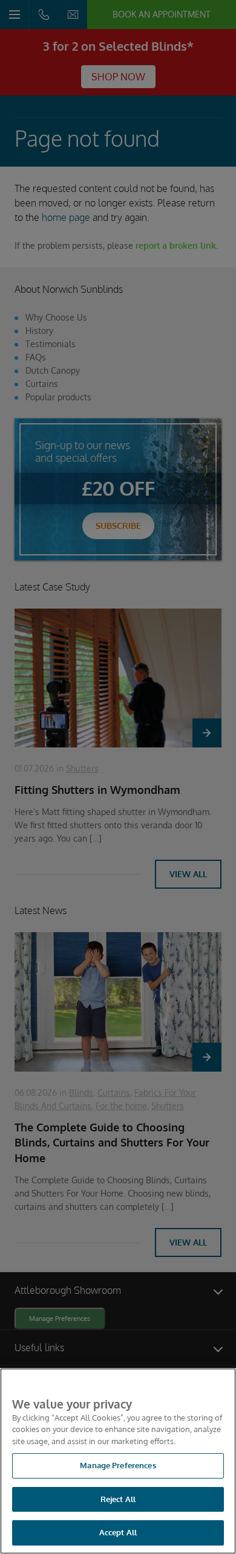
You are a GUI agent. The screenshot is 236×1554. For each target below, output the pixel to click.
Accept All (118, 1532)
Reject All (118, 1499)
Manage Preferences (118, 1465)
